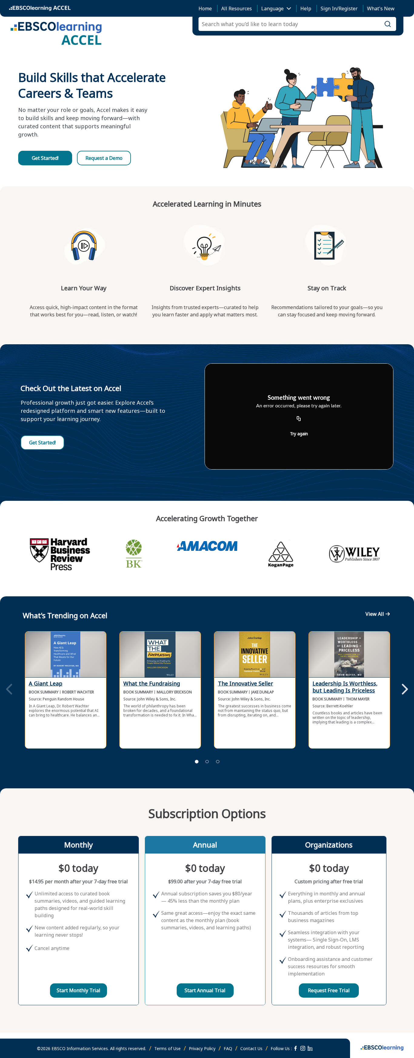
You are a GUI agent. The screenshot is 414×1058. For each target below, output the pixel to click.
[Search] (387, 24)
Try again (299, 433)
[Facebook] (295, 1048)
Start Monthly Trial (78, 990)
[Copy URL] (299, 419)
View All (375, 614)
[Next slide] (405, 690)
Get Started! (45, 158)
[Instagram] (302, 1048)
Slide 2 (207, 762)
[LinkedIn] (310, 1048)
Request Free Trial (329, 990)
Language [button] (272, 8)
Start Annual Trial (205, 990)
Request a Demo (103, 158)
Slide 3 (218, 762)
